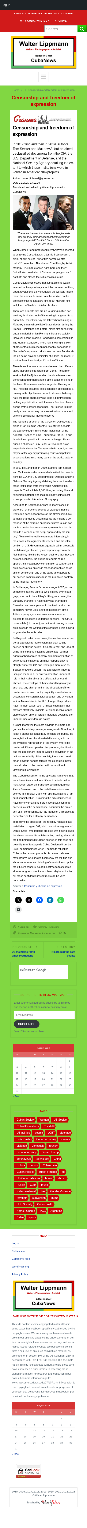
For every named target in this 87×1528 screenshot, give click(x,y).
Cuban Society (26, 1119)
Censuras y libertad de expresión (43, 886)
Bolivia (21, 1165)
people (39, 1132)
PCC (43, 1210)
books (49, 1178)
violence (22, 1145)
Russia (21, 1184)
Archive (61, 21)
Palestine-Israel (26, 1191)
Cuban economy (46, 1139)
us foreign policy (27, 1152)
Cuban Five (50, 1165)
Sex (43, 1191)
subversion (39, 1197)
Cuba (33, 1184)
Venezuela (38, 1145)
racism (34, 1165)
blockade (65, 1132)
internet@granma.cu (42, 178)
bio (63, 1171)
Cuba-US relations (28, 1126)
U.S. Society (24, 1204)
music (45, 1184)
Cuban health (45, 1204)
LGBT (51, 1132)
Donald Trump (50, 1152)
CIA (32, 933)
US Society (61, 1119)
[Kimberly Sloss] (50, 1502)
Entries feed (19, 1251)
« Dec (16, 1096)
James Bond (41, 933)
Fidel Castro (24, 1139)
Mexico (61, 1178)
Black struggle (48, 1171)
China (57, 1158)
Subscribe (26, 1024)
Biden (20, 1217)
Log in (15, 1243)
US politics (23, 1132)
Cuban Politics (25, 1171)
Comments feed (21, 1258)
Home (15, 90)
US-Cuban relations (28, 1178)
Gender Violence (60, 1191)
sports (32, 1217)
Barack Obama (26, 1210)
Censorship (23, 933)
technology (42, 1158)
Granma (42, 927)
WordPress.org (20, 1266)
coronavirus (24, 1158)
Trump (54, 1197)
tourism (53, 1145)
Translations (53, 927)
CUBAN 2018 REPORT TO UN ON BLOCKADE (43, 13)
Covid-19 (49, 1126)
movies (52, 933)
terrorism (22, 1197)
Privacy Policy (20, 1274)
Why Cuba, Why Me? (34, 21)
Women (44, 1119)
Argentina (56, 1210)
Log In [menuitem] (6, 5)
